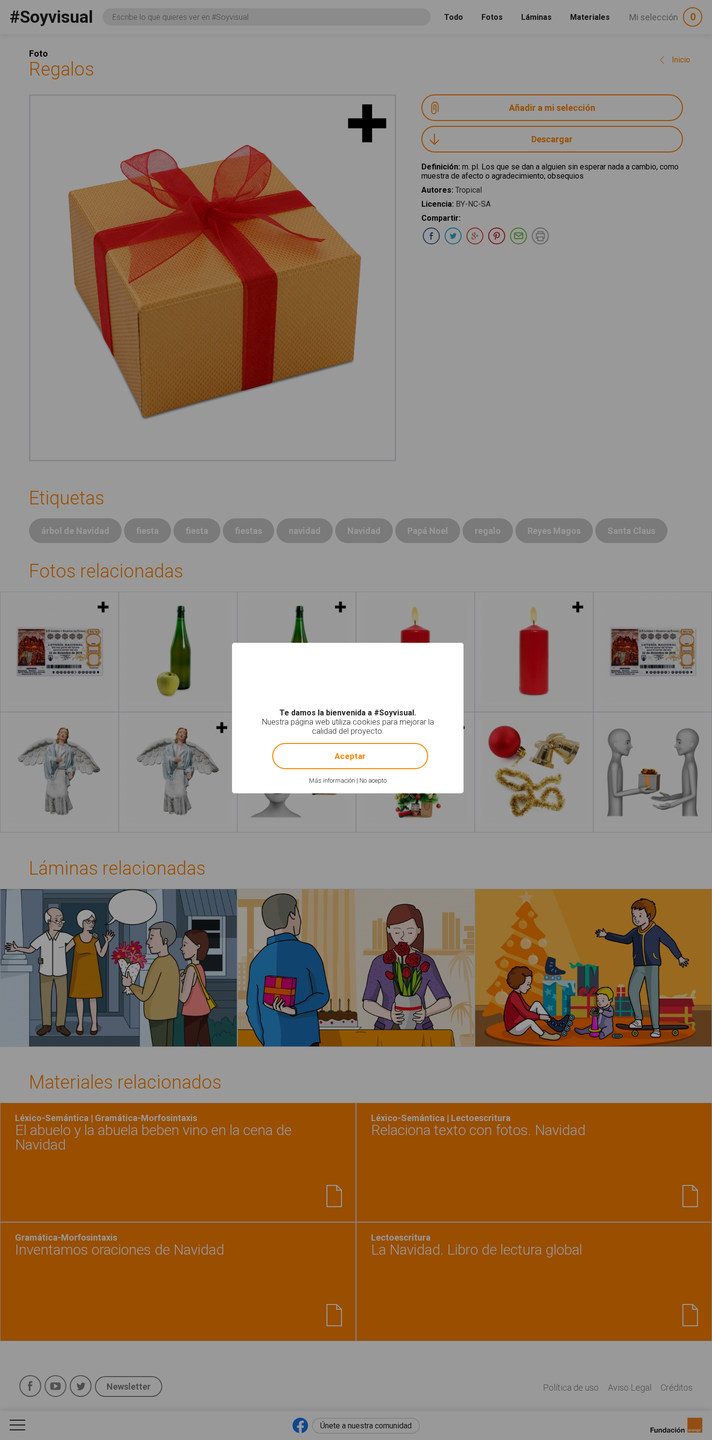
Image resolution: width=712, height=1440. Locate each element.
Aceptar (350, 756)
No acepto (373, 780)
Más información (332, 780)
